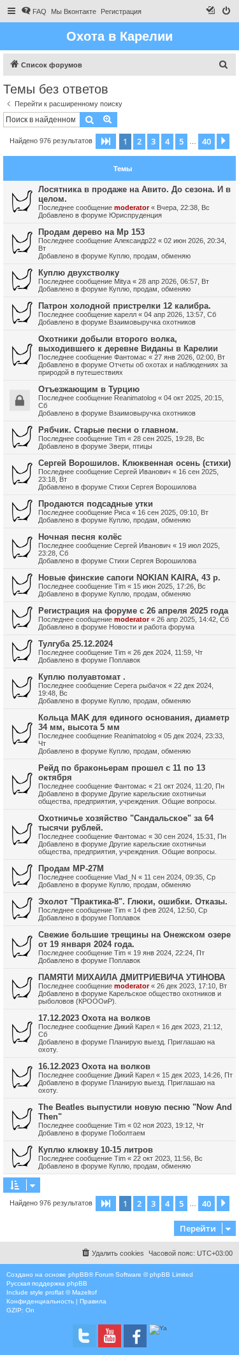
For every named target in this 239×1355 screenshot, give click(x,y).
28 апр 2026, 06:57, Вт (173, 281)
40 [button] (206, 141)
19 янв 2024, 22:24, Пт (169, 953)
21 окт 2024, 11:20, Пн (189, 786)
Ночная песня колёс (80, 537)
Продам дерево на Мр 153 (91, 232)
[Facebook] (135, 1335)
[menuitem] (34, 11)
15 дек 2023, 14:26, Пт (197, 1075)
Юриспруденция (135, 215)
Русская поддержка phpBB (46, 1283)
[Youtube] (109, 1335)
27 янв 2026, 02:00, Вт (189, 357)
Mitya (122, 281)
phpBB (78, 1274)
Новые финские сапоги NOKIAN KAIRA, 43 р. (129, 577)
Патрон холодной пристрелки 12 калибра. (124, 306)
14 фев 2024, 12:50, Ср (170, 910)
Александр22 (135, 240)
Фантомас (130, 357)
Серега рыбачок (140, 685)
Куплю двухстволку (78, 272)
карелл (125, 314)
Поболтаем (127, 1133)
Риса (122, 512)
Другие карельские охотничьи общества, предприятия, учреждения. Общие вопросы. (127, 797)
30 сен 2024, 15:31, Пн (190, 836)
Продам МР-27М (71, 868)
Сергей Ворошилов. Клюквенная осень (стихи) (134, 463)
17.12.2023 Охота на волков (94, 1018)
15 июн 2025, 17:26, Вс (169, 586)
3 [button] (153, 141)
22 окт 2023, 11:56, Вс (168, 1158)
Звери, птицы (130, 446)
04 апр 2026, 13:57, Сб (180, 314)
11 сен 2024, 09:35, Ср (179, 877)
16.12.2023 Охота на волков (94, 1066)
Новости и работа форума (151, 627)
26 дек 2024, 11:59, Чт (168, 652)
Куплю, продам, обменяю (150, 256)
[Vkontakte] (84, 1335)
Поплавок (124, 660)
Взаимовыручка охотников (152, 322)
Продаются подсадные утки (95, 504)
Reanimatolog (135, 398)
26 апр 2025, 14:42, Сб (193, 619)
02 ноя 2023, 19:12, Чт (168, 1125)
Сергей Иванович (142, 471)
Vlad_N (125, 877)
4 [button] (167, 141)
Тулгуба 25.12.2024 (75, 644)
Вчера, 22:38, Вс (183, 207)
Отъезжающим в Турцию (89, 389)
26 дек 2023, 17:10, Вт (192, 986)
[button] (106, 141)
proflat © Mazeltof (71, 1292)
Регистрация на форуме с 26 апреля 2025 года (133, 610)
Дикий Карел (134, 1026)
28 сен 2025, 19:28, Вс (169, 438)
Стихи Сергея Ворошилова (152, 487)
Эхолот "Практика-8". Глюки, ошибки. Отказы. (133, 901)
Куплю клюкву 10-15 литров (95, 1150)
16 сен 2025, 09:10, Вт (173, 512)
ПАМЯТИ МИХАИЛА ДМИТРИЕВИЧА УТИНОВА (131, 977)
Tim (120, 438)
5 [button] (181, 141)
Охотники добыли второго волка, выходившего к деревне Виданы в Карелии (128, 343)
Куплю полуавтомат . (82, 677)
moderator (131, 207)
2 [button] (139, 141)
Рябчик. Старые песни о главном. (108, 430)
